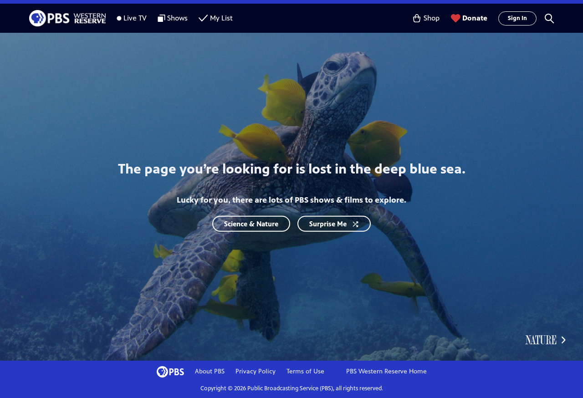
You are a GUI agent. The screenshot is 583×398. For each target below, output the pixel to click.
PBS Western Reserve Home (386, 371)
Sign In (517, 18)
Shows (177, 18)
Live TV (135, 18)
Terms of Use (305, 371)
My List (221, 18)
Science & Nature (251, 223)
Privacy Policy (255, 371)
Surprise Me (328, 223)
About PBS (210, 371)
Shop (432, 18)
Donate (474, 18)
